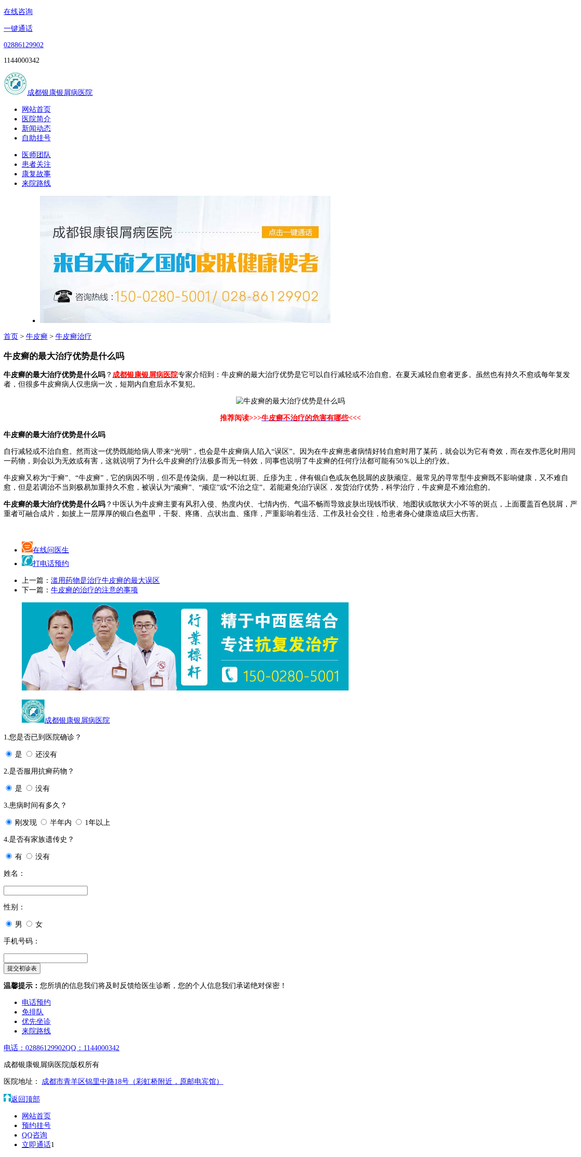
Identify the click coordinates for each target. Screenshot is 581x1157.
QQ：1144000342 (92, 1048)
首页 (11, 336)
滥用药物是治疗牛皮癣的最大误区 (105, 580)
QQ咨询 (34, 1135)
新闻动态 (36, 128)
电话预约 (36, 1002)
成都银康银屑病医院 (60, 92)
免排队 (33, 1012)
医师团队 (36, 155)
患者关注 (36, 164)
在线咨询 (18, 11)
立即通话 (36, 1144)
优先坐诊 (36, 1021)
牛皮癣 (37, 336)
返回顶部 (25, 1099)
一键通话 (18, 28)
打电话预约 (51, 563)
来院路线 (36, 183)
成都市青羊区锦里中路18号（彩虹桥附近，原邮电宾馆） (132, 1081)
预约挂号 (36, 1125)
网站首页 (36, 109)
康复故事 (36, 174)
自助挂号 (36, 138)
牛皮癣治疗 (73, 336)
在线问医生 (51, 550)
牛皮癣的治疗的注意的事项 (94, 590)
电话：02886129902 (34, 1048)
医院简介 (36, 119)
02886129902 (24, 45)
